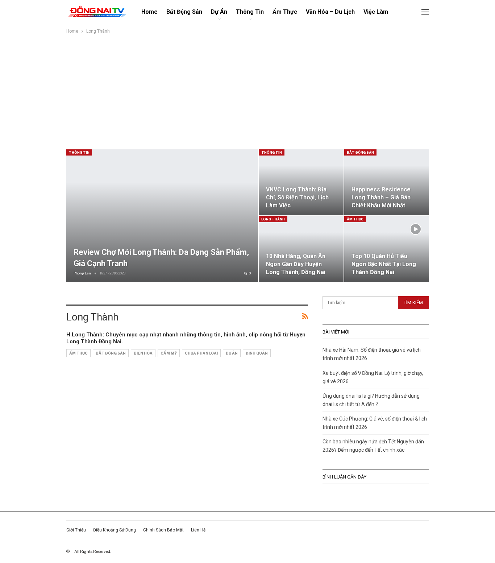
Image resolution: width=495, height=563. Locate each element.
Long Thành (273, 219)
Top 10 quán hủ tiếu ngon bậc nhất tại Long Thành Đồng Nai (384, 264)
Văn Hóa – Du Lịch (330, 11)
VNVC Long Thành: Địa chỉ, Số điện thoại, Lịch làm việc (297, 197)
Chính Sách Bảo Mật (163, 530)
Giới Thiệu (76, 530)
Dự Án (219, 11)
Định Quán (257, 353)
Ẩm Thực (285, 11)
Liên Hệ (198, 530)
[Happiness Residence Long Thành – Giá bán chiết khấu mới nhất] (387, 182)
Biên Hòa (143, 353)
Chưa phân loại (201, 353)
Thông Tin (250, 11)
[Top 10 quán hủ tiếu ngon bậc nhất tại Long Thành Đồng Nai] (387, 249)
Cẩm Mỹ (169, 353)
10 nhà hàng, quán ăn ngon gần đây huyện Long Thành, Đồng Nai (295, 264)
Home (149, 11)
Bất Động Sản (184, 11)
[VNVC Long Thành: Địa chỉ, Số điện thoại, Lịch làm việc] (301, 182)
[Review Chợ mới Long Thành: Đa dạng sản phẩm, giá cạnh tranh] (162, 215)
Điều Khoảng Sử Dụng (114, 530)
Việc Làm (375, 11)
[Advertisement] (276, 89)
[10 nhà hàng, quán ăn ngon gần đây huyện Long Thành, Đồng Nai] (301, 249)
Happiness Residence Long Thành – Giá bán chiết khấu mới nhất (381, 197)
